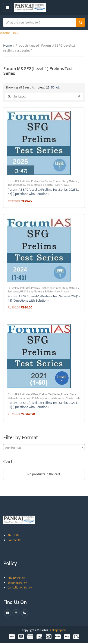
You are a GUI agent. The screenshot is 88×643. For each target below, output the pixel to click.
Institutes (25, 181)
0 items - (10, 33)
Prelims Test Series (41, 181)
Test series (13, 185)
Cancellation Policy (19, 587)
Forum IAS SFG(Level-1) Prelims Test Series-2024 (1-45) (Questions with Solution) (44, 298)
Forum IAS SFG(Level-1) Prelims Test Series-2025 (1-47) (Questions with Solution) (44, 191)
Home (7, 45)
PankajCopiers (57, 630)
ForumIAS (13, 181)
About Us (13, 535)
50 (52, 87)
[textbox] (44, 447)
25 (48, 87)
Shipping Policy (17, 582)
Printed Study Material (65, 181)
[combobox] (44, 447)
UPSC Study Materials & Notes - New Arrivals (44, 185)
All (58, 87)
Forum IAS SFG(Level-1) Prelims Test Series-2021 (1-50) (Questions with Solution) (44, 404)
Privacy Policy (16, 578)
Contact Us (14, 540)
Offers (34, 394)
